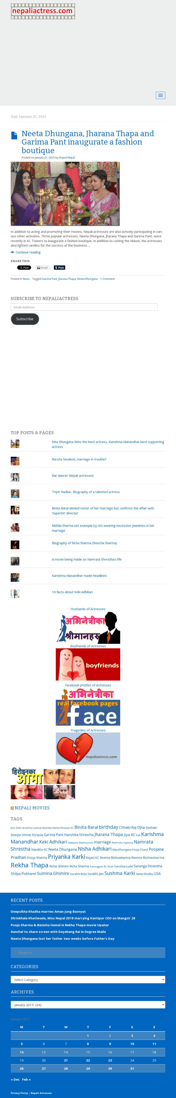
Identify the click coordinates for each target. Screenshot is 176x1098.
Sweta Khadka (144, 874)
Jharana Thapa (67, 279)
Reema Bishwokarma (147, 857)
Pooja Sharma (37, 858)
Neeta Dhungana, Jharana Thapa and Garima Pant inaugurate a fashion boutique (87, 142)
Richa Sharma (79, 866)
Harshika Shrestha (79, 834)
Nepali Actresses (41, 1093)
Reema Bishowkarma (115, 857)
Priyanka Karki (66, 856)
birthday (108, 827)
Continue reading (28, 252)
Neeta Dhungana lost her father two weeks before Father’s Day (62, 938)
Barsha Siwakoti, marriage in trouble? (79, 459)
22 (88, 1060)
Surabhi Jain (96, 874)
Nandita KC (39, 849)
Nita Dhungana (121, 849)
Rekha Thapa (30, 865)
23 (110, 1060)
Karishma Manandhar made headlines (79, 575)
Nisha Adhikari (95, 848)
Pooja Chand (140, 849)
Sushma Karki (120, 873)
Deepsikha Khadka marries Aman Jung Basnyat (48, 911)
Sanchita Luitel (123, 866)
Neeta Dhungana (87, 279)
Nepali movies (32, 808)
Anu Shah (16, 827)
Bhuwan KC (67, 827)
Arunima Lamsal (32, 827)
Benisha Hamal (51, 827)
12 (22, 1052)
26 (22, 1068)
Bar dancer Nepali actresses (73, 475)
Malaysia (73, 842)
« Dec (15, 1079)
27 (44, 1068)
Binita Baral (86, 827)
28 (66, 1068)
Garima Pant (49, 279)
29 (88, 1068)
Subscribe (24, 318)
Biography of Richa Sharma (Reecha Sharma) (84, 543)
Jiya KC (129, 834)
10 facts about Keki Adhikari (72, 592)
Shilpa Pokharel (23, 873)
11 (154, 1044)
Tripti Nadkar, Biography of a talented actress (86, 492)
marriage (102, 842)
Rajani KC (92, 858)
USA (157, 873)
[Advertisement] (88, 55)
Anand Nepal (67, 157)
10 (132, 1044)
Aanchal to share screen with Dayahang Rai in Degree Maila (58, 931)
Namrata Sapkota (122, 842)
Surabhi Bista (78, 874)
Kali (138, 835)
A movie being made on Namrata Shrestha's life (87, 559)
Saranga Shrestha (148, 866)
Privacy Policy (19, 1093)
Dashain (151, 827)
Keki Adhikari (53, 842)
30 (110, 1068)
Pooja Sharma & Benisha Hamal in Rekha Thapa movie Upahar (60, 925)
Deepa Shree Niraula (27, 835)
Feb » (26, 1079)
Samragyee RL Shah (101, 866)
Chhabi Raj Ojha (132, 827)
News (26, 279)
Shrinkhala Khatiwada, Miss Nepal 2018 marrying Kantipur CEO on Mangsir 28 (73, 918)
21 (66, 1060)
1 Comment (107, 279)
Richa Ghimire (59, 866)
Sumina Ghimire (53, 873)
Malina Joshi (86, 842)
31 (132, 1068)
